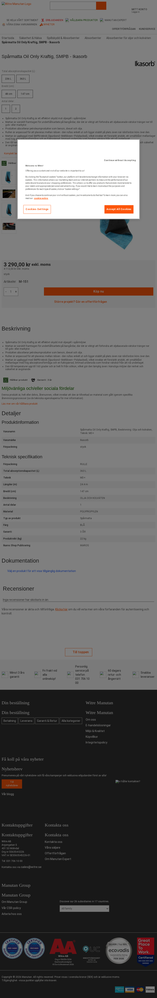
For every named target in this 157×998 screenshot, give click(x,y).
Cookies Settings (37, 209)
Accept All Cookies (119, 209)
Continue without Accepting (120, 160)
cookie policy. (41, 198)
